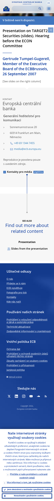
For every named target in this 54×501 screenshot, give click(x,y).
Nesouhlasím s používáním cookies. (29, 496)
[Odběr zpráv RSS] (46, 396)
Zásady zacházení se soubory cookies (27, 361)
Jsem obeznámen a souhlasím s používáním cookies (29, 489)
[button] (49, 3)
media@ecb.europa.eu (27, 149)
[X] (9, 396)
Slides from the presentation (29, 249)
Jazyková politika (16, 370)
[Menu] (49, 8)
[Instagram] (24, 396)
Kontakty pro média (19, 172)
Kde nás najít (14, 302)
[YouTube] (31, 396)
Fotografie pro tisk (17, 293)
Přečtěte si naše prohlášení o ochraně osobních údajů (28, 476)
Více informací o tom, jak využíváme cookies (29, 483)
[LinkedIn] (16, 396)
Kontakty (11, 297)
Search (40, 8)
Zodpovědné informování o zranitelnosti (29, 331)
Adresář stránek (15, 377)
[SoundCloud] (38, 396)
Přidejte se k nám (16, 283)
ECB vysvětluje (14, 288)
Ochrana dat (13, 349)
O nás (10, 279)
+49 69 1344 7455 (24, 143)
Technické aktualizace (18, 327)
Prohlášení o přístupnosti (20, 365)
